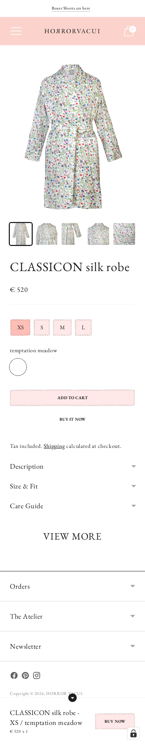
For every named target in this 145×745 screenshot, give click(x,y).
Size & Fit (24, 486)
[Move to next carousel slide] (135, 565)
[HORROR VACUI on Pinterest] (25, 677)
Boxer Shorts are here (71, 8)
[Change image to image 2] (47, 234)
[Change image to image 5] (124, 234)
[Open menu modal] (16, 31)
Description (27, 466)
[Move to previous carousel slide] (9, 565)
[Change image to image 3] (72, 234)
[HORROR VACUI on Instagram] (36, 677)
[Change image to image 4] (98, 234)
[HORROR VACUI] (73, 31)
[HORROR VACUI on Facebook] (14, 677)
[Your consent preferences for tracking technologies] (133, 733)
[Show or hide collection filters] (72, 697)
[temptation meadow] (18, 367)
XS (20, 327)
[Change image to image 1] (21, 234)
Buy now (115, 721)
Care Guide (26, 505)
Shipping (54, 446)
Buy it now (72, 419)
